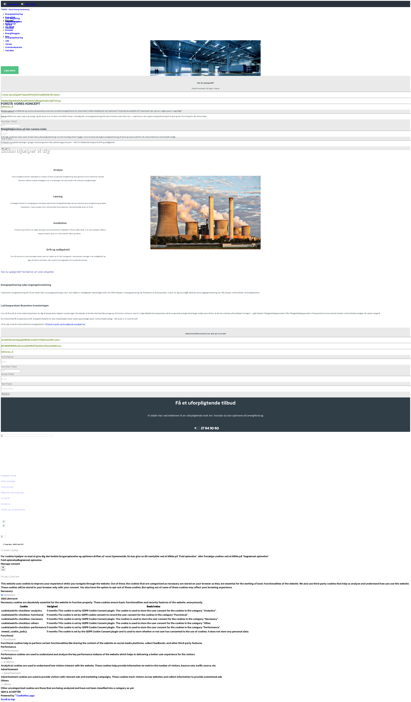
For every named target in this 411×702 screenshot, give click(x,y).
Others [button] (5, 680)
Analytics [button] (6, 658)
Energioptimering (8, 475)
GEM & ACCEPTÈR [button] (11, 692)
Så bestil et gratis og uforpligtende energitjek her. (65, 324)
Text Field (6, 138)
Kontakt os (5, 504)
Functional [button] (7, 635)
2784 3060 (30, 4)
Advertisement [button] (9, 669)
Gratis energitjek (8, 481)
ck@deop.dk (13, 4)
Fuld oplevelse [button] (9, 560)
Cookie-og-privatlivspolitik (13, 509)
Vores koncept (7, 486)
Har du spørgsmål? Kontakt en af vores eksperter (27, 272)
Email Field (7, 374)
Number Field (9, 121)
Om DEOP (5, 498)
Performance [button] (8, 647)
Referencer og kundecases (12, 492)
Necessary (9, 595)
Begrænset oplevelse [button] (30, 560)
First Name (7, 357)
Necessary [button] (7, 591)
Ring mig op (5, 394)
